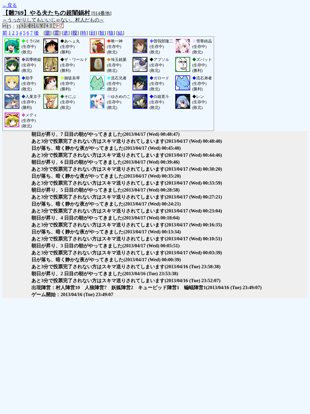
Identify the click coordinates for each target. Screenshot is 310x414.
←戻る (9, 5)
